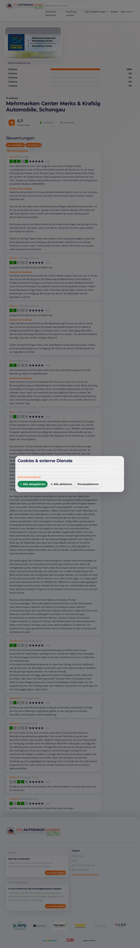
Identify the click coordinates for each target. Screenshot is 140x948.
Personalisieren (88, 484)
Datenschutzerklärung (29, 476)
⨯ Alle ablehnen (61, 484)
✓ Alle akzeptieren (32, 484)
